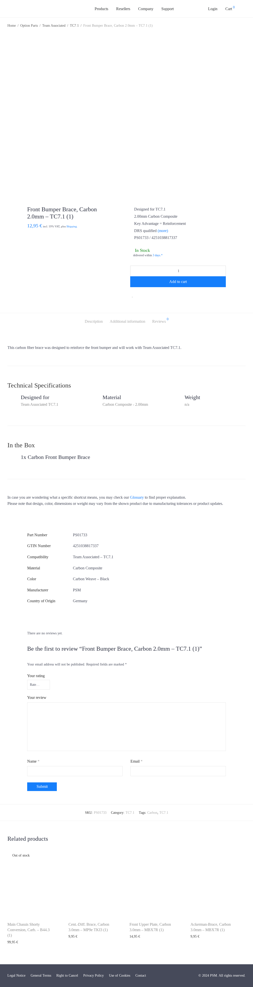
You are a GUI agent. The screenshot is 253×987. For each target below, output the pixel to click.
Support (167, 9)
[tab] (93, 322)
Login (212, 9)
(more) (163, 231)
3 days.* (158, 255)
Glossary (137, 497)
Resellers (123, 9)
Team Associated (53, 25)
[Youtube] (185, 975)
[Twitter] (181, 975)
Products (101, 9)
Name (33, 761)
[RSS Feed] (195, 975)
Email (136, 761)
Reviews (160, 320)
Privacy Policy (93, 975)
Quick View (13, 942)
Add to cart (178, 281)
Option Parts (29, 25)
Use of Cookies (119, 975)
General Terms (41, 975)
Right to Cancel (67, 975)
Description (94, 321)
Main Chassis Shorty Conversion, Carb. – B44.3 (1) (28, 930)
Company (145, 9)
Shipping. (72, 226)
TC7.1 (74, 25)
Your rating (36, 676)
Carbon (152, 813)
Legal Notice (16, 975)
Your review (36, 697)
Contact (140, 975)
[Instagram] (190, 975)
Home (11, 25)
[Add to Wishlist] (132, 295)
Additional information (127, 321)
